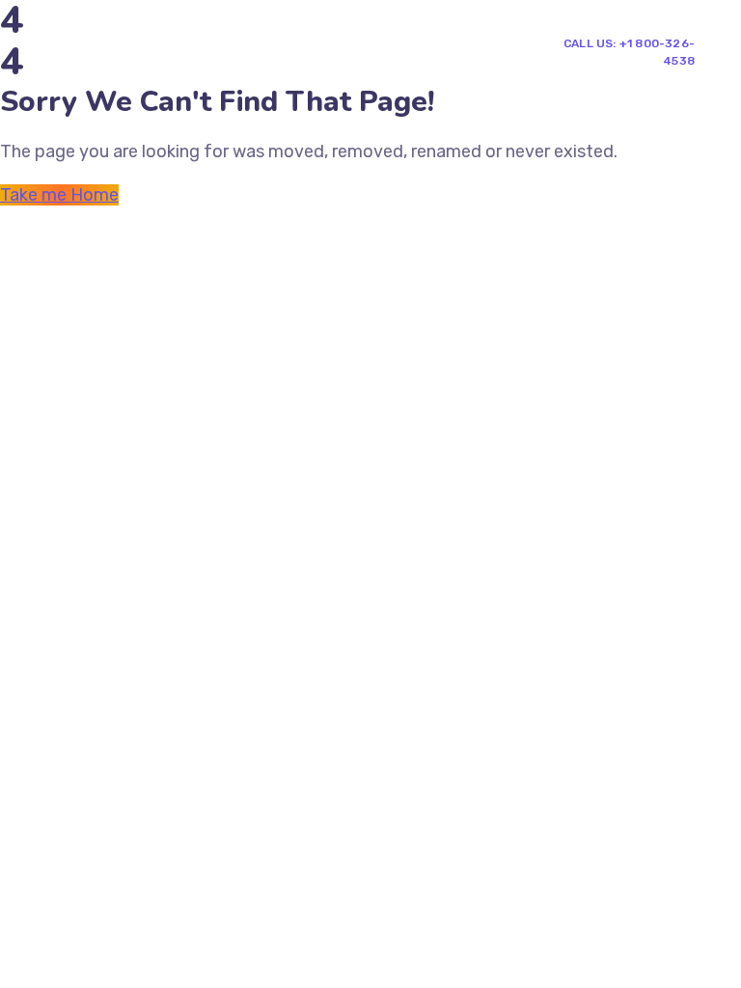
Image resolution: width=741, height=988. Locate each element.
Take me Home (59, 195)
